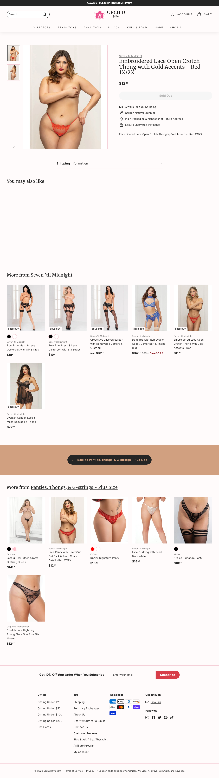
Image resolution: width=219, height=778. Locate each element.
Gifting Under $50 (49, 708)
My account (81, 752)
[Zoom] (65, 97)
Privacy (90, 770)
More (158, 27)
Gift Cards (44, 727)
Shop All (177, 27)
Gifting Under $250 (50, 720)
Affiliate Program (84, 745)
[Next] (14, 146)
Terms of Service (73, 770)
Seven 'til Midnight (130, 56)
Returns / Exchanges (87, 708)
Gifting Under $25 (49, 702)
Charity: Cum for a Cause (90, 720)
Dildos (114, 27)
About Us (79, 714)
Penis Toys (67, 27)
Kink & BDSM (137, 27)
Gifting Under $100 (50, 714)
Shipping (79, 702)
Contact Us (81, 727)
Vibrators (42, 27)
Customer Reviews (85, 733)
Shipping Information (72, 163)
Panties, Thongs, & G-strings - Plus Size (74, 487)
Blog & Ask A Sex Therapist (91, 739)
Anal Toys (92, 27)
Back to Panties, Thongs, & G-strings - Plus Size (112, 460)
